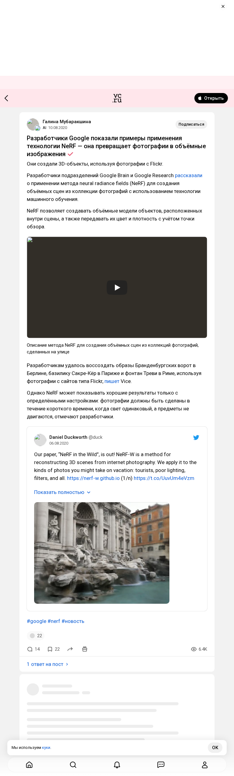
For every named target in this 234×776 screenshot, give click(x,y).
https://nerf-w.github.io (93, 478)
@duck (95, 437)
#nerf (54, 621)
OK (215, 747)
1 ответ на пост (45, 664)
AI (44, 127)
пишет (112, 381)
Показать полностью (59, 492)
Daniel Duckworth (68, 437)
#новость (73, 621)
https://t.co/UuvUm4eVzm (164, 478)
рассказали (188, 175)
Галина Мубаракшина (67, 121)
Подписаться (191, 124)
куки (46, 747)
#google (36, 621)
